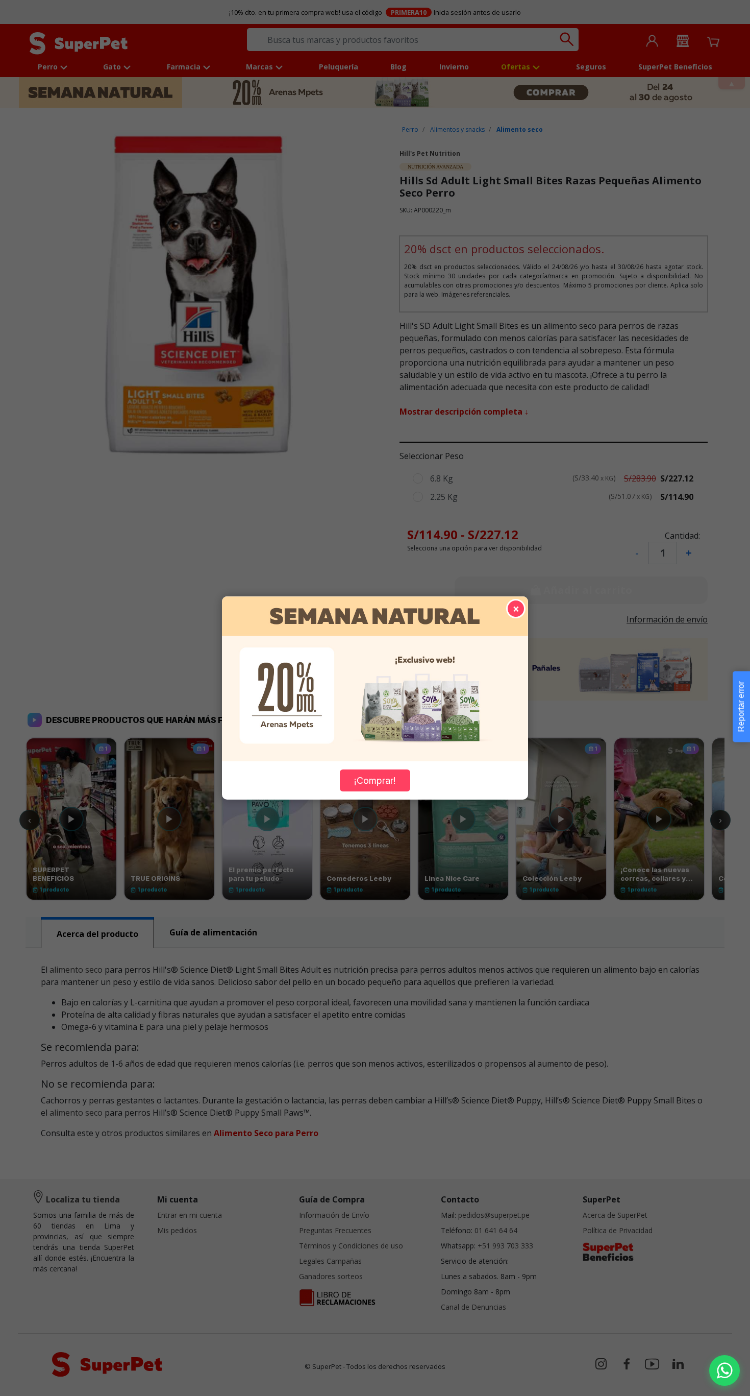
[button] (724, 1370)
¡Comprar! (375, 780)
